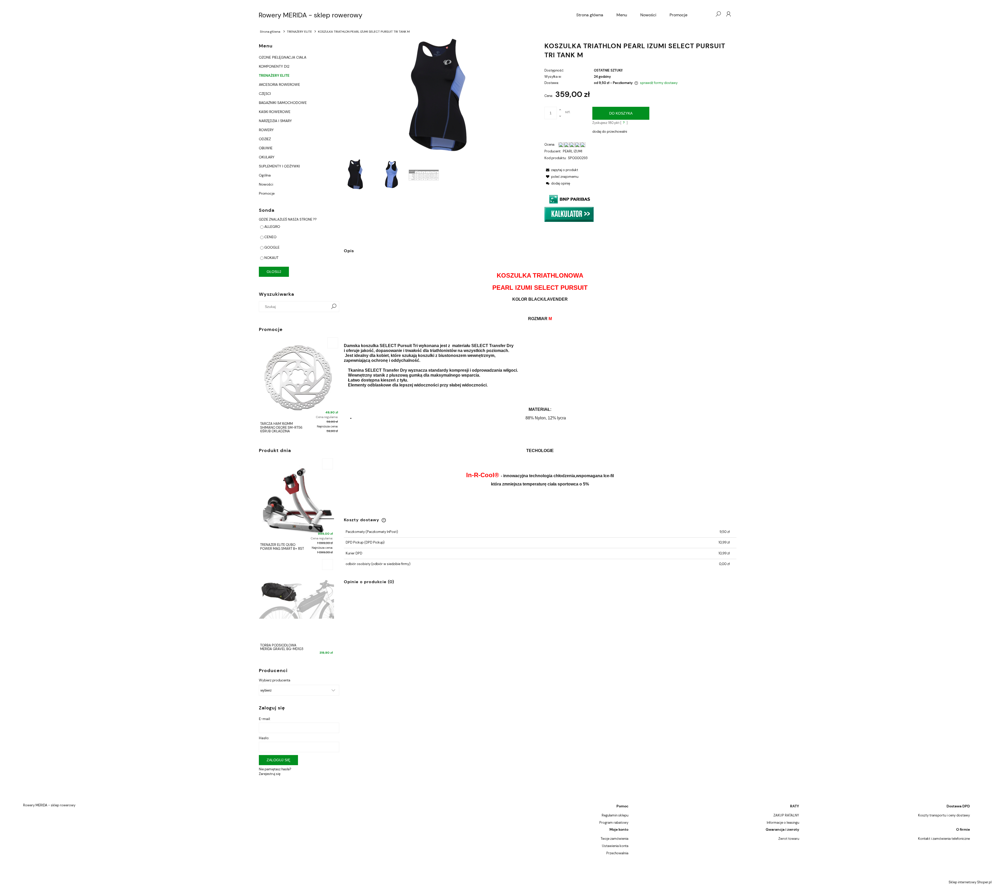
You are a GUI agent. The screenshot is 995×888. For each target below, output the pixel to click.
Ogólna (265, 175)
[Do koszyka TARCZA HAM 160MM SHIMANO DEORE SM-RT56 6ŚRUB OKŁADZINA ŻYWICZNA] (333, 343)
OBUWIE (266, 148)
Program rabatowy (613, 822)
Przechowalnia (617, 853)
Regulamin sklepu (615, 815)
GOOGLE (272, 247)
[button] (561, 170)
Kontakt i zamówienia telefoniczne (944, 838)
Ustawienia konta (615, 846)
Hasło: (264, 738)
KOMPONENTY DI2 (274, 66)
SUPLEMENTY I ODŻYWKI (279, 166)
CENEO (270, 237)
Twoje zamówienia (614, 838)
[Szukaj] (334, 306)
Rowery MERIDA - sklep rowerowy (310, 15)
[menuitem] (589, 15)
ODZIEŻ (265, 139)
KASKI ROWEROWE (274, 111)
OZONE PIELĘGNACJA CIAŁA (282, 57)
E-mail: (265, 718)
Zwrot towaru (788, 838)
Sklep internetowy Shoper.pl (970, 882)
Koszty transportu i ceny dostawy (944, 815)
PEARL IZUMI (572, 151)
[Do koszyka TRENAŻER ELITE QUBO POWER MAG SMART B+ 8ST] (327, 464)
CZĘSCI (265, 93)
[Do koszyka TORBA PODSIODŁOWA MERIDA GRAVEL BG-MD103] (327, 564)
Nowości (266, 184)
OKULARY (266, 157)
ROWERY (266, 130)
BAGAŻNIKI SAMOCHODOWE (283, 102)
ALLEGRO (272, 226)
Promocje (267, 193)
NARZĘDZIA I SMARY (275, 120)
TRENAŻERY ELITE (274, 75)
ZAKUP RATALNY (786, 815)
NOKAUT (271, 257)
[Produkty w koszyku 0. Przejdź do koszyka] (707, 14)
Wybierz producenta (274, 680)
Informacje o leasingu (783, 822)
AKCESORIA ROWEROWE (279, 84)
